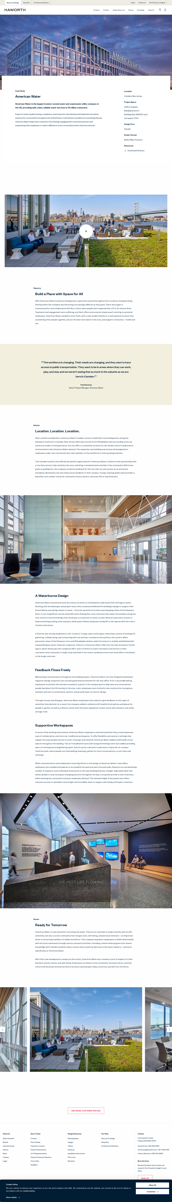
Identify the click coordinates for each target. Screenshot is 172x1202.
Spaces (130, 10)
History (5, 1149)
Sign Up (145, 1178)
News (5, 1153)
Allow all (152, 1185)
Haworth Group (8, 1146)
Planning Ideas (73, 1138)
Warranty (71, 1161)
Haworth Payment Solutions (41, 1157)
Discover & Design (108, 1138)
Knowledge (140, 10)
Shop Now (26, 2)
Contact (34, 1138)
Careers (6, 1157)
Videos (70, 1146)
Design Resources (119, 10)
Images (70, 1142)
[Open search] (160, 10)
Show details (11, 1197)
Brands (5, 1142)
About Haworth (8, 1138)
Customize (151, 1191)
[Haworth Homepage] (21, 9)
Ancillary (106, 10)
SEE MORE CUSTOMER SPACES (86, 1110)
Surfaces (71, 1149)
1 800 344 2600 (157, 1153)
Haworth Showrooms (38, 1149)
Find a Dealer (35, 1142)
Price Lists (71, 1157)
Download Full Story (136, 150)
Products (96, 10)
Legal (5, 1161)
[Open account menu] (165, 10)
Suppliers (34, 1164)
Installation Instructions (76, 1153)
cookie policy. (29, 1191)
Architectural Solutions (41, 2)
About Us (151, 10)
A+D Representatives (39, 1153)
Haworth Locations (38, 1146)
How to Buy (35, 1161)
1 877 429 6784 (163, 1149)
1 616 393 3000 (153, 1146)
